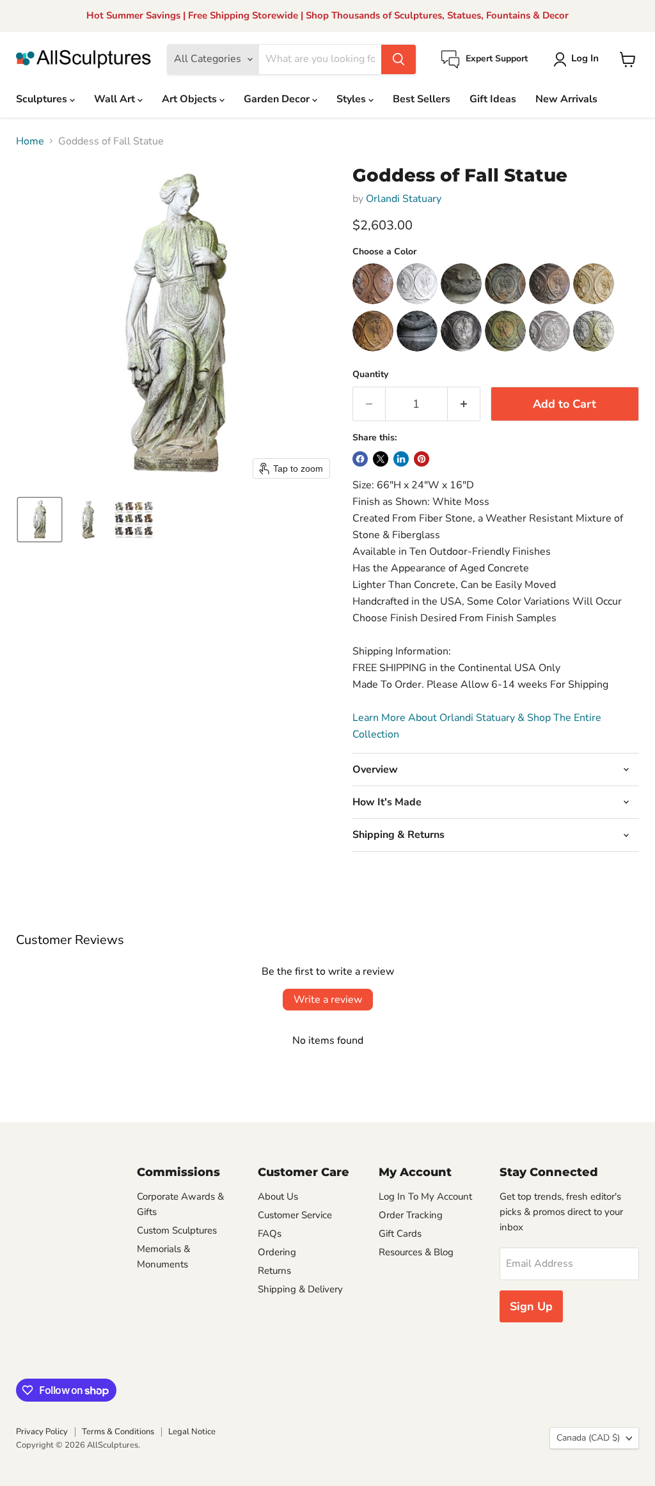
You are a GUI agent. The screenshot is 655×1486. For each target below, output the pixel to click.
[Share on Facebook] (360, 459)
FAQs (269, 1233)
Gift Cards (400, 1233)
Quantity (370, 374)
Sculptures (43, 99)
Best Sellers (421, 99)
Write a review (328, 1000)
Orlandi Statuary (403, 199)
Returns (274, 1270)
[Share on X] (380, 459)
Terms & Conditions (118, 1431)
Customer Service (295, 1215)
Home (30, 141)
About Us (278, 1196)
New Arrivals (566, 99)
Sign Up (531, 1306)
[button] (578, 59)
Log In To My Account (425, 1196)
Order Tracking (411, 1215)
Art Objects (190, 99)
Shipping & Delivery (300, 1289)
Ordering (277, 1252)
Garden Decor (278, 99)
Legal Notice (192, 1431)
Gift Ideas (493, 99)
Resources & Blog (416, 1252)
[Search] (398, 59)
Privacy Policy (42, 1431)
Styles (352, 99)
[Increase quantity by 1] (464, 404)
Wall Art (116, 99)
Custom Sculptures (177, 1230)
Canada (588, 1438)
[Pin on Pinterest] (421, 459)
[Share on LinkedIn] (401, 459)
